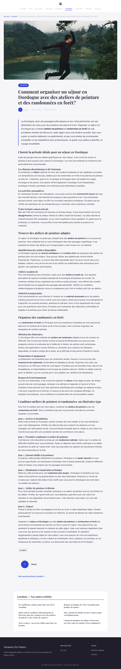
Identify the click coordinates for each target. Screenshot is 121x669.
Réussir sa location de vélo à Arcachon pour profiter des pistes (81, 606)
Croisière (58, 9)
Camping (48, 9)
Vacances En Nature (15, 646)
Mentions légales (97, 650)
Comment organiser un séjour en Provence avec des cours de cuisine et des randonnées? (82, 621)
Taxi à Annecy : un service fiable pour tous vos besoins (38, 624)
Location (68, 9)
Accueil (23, 9)
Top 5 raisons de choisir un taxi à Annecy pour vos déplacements (83, 613)
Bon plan (38, 9)
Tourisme (78, 9)
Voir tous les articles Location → (32, 576)
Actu (30, 9)
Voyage (98, 9)
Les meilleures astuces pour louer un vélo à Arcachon (36, 606)
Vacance (88, 9)
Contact (94, 654)
